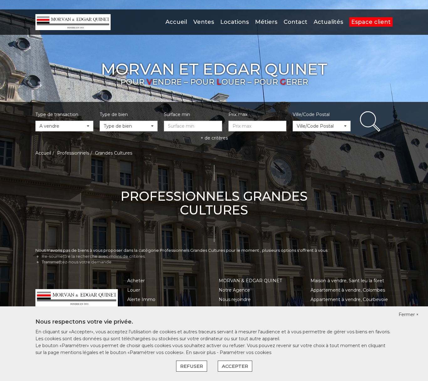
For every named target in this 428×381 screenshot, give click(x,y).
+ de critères (214, 138)
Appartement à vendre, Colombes (348, 290)
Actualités (328, 22)
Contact (295, 22)
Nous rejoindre (235, 299)
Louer (133, 290)
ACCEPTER (235, 366)
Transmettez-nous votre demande (77, 261)
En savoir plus (201, 352)
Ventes (203, 22)
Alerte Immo (141, 299)
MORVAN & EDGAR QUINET (250, 280)
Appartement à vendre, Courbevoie (349, 299)
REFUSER (191, 366)
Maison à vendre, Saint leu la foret (347, 280)
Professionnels (73, 153)
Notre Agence (234, 290)
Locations (234, 22)
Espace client (371, 22)
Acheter (136, 280)
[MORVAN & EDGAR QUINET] (73, 21)
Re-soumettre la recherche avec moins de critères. (94, 256)
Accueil (176, 22)
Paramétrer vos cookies (245, 352)
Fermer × (409, 314)
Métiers (266, 22)
